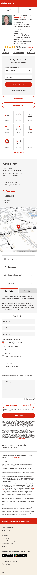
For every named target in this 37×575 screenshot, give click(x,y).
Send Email (18, 415)
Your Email (6, 334)
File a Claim (18, 99)
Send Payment (18, 105)
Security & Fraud (6, 533)
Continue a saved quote (18, 90)
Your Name (6, 321)
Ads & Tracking (6, 530)
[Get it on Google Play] (20, 555)
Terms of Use (5, 538)
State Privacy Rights (7, 543)
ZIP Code (9, 77)
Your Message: (7, 382)
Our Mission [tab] (9, 291)
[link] (9, 3)
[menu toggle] (34, 3)
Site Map (4, 546)
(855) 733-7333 (21, 438)
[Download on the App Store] (7, 555)
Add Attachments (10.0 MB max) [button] (18, 405)
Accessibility (5, 535)
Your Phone (6, 328)
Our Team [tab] (27, 291)
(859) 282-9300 (9, 191)
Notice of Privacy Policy (8, 541)
